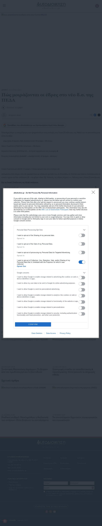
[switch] (82, 235)
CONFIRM (33, 324)
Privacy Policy (65, 333)
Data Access (51, 333)
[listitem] (51, 230)
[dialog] (51, 263)
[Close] (94, 193)
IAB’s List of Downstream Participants (55, 210)
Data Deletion (37, 333)
